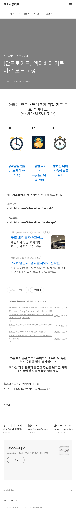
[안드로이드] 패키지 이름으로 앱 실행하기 (29, 307)
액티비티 (30, 301)
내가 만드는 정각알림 (14, 496)
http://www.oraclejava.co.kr (27, 232)
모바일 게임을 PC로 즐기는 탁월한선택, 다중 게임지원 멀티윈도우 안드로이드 (38, 269)
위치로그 (37, 13)
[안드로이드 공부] (17, 301)
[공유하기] (20, 290)
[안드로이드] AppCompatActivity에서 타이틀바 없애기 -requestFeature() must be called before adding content (31, 314)
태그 (12, 13)
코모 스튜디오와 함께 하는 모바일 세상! (27, 453)
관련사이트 (9, 490)
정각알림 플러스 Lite (14, 507)
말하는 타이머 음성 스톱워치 (60, 171)
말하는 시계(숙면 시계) (15, 502)
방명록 (49, 13)
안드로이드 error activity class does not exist (30, 324)
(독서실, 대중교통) (39, 177)
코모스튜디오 (11, 4)
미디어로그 (23, 13)
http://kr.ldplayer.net (22, 257)
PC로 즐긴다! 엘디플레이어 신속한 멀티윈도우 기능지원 (37, 263)
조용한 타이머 (39, 168)
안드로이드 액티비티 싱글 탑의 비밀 (26, 331)
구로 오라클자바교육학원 (27, 238)
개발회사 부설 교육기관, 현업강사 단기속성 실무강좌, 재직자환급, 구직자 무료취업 (27, 244)
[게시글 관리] (25, 290)
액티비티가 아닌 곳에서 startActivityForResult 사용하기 (30, 337)
